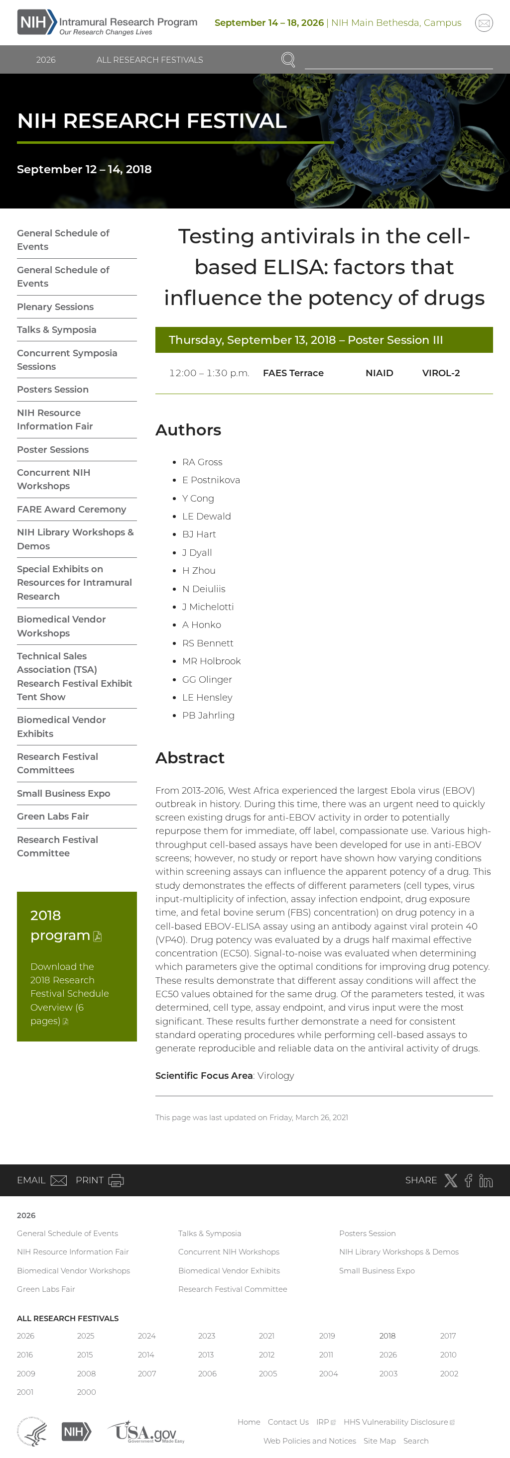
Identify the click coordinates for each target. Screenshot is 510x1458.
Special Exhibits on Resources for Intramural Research (74, 582)
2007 (147, 1373)
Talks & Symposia (57, 329)
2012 (266, 1354)
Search (416, 1441)
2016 (25, 1354)
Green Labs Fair (53, 816)
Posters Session (53, 389)
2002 (449, 1373)
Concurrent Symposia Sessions (67, 359)
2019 (327, 1336)
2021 (266, 1336)
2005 (268, 1373)
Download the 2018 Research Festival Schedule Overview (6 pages (69, 994)
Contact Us (288, 1422)
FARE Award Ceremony (72, 509)
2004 (328, 1373)
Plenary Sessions (55, 306)
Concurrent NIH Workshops (54, 479)
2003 (388, 1373)
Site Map (380, 1441)
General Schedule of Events (63, 239)
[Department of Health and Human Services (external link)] (32, 1431)
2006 (207, 1373)
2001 (25, 1392)
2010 (448, 1354)
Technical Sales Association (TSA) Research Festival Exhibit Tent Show (74, 676)
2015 (85, 1354)
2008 (86, 1373)
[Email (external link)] (484, 23)
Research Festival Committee (57, 846)
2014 (146, 1354)
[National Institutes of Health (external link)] (77, 1431)
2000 (86, 1392)
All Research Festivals (150, 60)
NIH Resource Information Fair (55, 419)
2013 (206, 1354)
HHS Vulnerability (399, 1422)
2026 (46, 60)
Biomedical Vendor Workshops (61, 626)
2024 (147, 1336)
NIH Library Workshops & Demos (75, 538)
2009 (26, 1373)
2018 (387, 1336)
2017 (448, 1336)
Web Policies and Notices (309, 1441)
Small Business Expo (64, 793)
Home (249, 1422)
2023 (206, 1336)
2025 (85, 1336)
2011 (326, 1354)
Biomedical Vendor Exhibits (61, 726)
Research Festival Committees (57, 763)
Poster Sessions (53, 449)
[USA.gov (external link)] (145, 1431)
